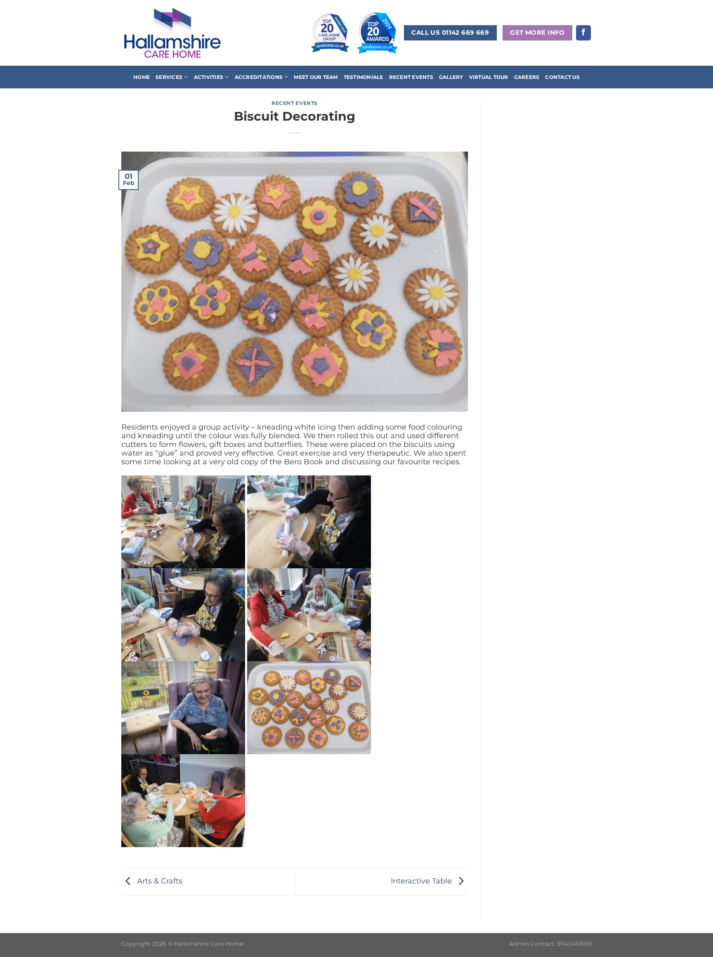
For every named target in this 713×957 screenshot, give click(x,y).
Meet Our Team (316, 77)
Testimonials (363, 77)
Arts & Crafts (158, 880)
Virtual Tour (488, 77)
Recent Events (411, 77)
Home (141, 77)
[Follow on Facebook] (583, 32)
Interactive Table (422, 880)
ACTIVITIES (208, 77)
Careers (527, 77)
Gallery (451, 77)
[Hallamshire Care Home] (172, 32)
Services (169, 77)
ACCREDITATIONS (259, 77)
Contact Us (562, 77)
